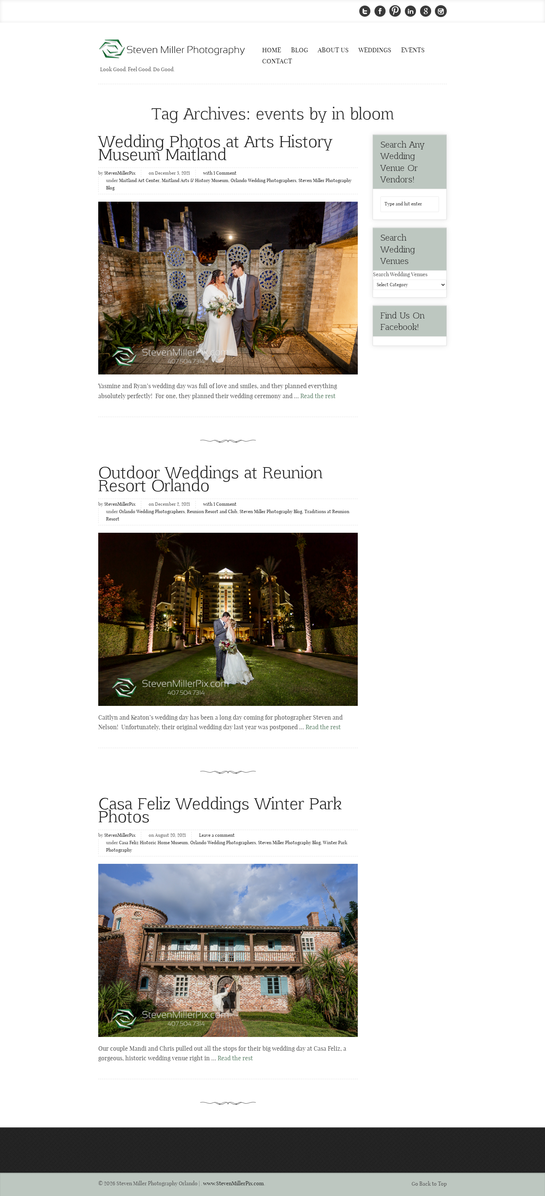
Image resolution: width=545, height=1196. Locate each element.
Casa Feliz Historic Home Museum (153, 843)
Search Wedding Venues (400, 275)
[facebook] (380, 11)
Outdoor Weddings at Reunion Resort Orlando (210, 478)
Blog (299, 50)
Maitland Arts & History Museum (195, 181)
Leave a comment (217, 835)
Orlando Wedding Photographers (263, 181)
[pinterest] (395, 11)
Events (413, 50)
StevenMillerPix (119, 173)
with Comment (220, 173)
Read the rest (318, 396)
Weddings (375, 50)
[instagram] (441, 11)
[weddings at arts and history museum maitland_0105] (228, 288)
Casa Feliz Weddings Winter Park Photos (219, 809)
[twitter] (365, 11)
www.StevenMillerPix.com (233, 1184)
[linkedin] (410, 11)
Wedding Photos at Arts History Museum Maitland (215, 147)
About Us (333, 50)
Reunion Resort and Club (212, 512)
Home (271, 50)
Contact (277, 61)
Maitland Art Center (139, 181)
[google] (426, 11)
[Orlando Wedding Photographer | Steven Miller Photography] (172, 49)
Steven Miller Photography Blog (271, 512)
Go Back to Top (429, 1184)
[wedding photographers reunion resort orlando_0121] (228, 619)
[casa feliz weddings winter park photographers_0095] (228, 950)
